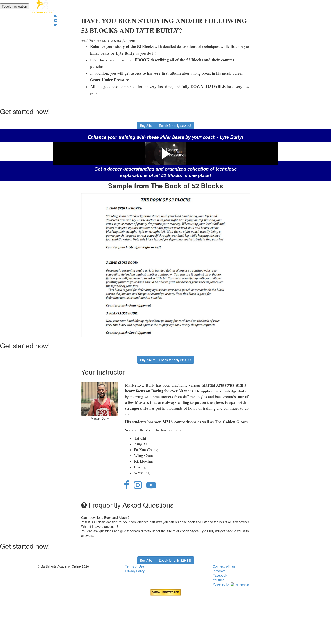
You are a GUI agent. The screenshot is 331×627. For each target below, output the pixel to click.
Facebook (220, 575)
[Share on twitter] (55, 20)
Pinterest (219, 571)
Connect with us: (224, 566)
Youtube (218, 580)
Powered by (222, 584)
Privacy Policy (135, 571)
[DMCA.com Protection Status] (165, 592)
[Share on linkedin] (55, 24)
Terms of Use (134, 566)
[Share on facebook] (55, 15)
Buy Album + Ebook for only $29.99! (165, 125)
